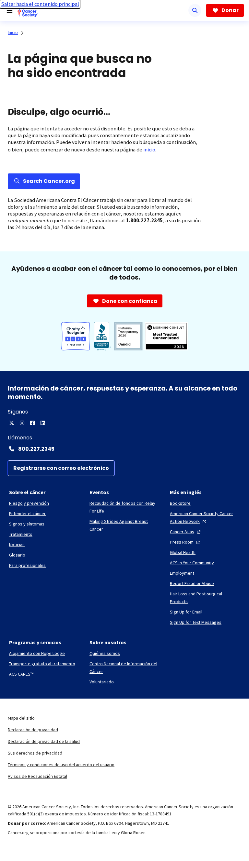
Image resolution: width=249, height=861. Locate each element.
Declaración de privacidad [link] (33, 730)
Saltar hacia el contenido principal (40, 4)
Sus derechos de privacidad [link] (35, 753)
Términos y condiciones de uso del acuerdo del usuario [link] (61, 764)
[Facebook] (32, 423)
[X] (12, 423)
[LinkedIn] (43, 423)
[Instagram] (22, 423)
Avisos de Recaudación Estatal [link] (37, 776)
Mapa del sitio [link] (21, 718)
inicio (149, 149)
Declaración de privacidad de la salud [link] (44, 741)
